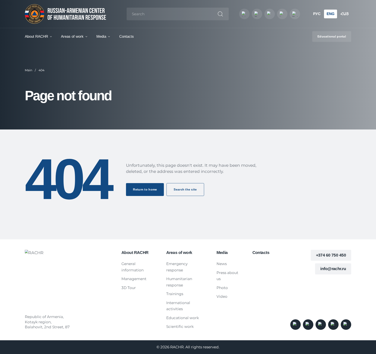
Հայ (345, 14)
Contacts (126, 36)
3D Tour (128, 288)
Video (222, 296)
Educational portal (331, 36)
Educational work (182, 318)
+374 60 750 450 (331, 255)
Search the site (185, 189)
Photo (222, 288)
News (222, 264)
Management (133, 279)
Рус (317, 14)
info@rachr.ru (333, 268)
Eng (330, 14)
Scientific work (180, 326)
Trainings (174, 294)
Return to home (145, 189)
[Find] (220, 14)
